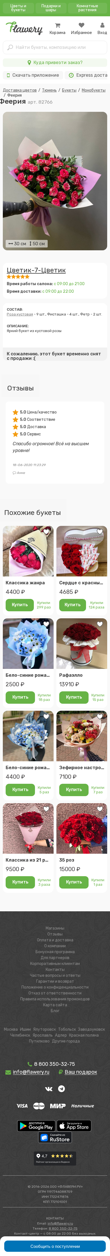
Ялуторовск (44, 1029)
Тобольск (67, 1029)
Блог (55, 1011)
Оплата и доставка (55, 940)
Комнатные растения (87, 8)
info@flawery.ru (60, 1223)
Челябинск (20, 1035)
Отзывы (55, 934)
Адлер (61, 1035)
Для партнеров (55, 957)
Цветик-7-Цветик (36, 270)
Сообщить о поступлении (55, 1246)
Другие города (66, 1041)
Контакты (55, 969)
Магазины (55, 928)
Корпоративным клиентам (55, 963)
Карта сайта (55, 1005)
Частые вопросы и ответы (55, 975)
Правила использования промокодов (55, 999)
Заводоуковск (91, 1029)
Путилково (39, 1041)
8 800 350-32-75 (54, 1064)
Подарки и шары (51, 8)
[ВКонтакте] (48, 1088)
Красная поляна (84, 1035)
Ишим (25, 1029)
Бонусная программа (55, 952)
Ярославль (42, 1035)
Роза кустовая (20, 314)
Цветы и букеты (18, 8)
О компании (55, 946)
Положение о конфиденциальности (55, 987)
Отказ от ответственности (55, 993)
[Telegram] (61, 1088)
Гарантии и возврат (55, 981)
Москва (11, 1029)
